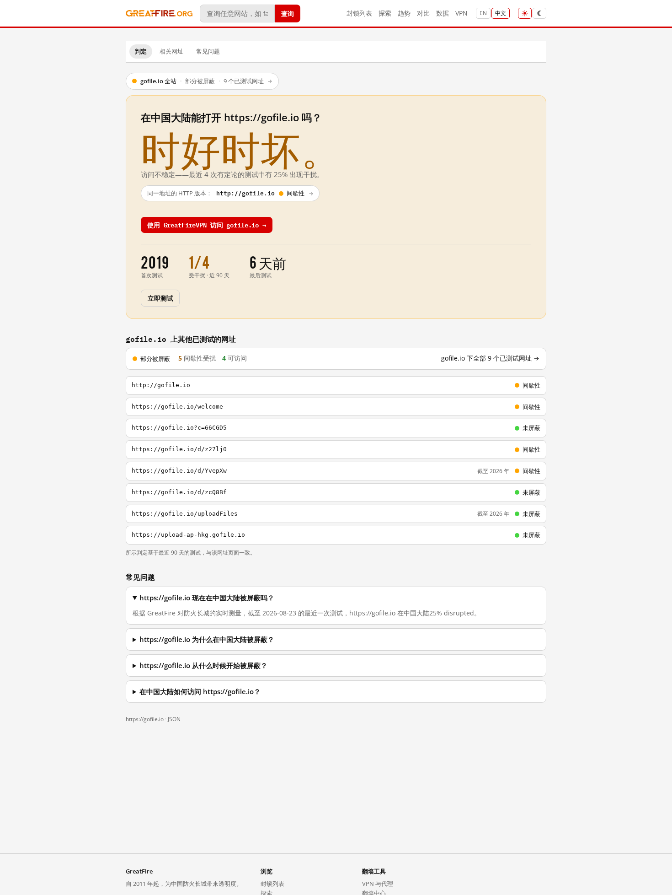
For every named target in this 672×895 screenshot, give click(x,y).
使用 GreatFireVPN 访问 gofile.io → (206, 224)
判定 (141, 51)
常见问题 (208, 51)
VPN (461, 13)
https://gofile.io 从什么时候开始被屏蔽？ (203, 665)
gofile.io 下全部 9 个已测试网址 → (490, 358)
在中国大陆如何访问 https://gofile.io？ (200, 691)
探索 (385, 13)
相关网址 (171, 51)
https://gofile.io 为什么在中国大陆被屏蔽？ (206, 639)
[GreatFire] (159, 13)
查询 (287, 13)
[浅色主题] (525, 13)
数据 (442, 13)
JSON (174, 719)
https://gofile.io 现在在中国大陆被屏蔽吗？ (206, 597)
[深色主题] (539, 13)
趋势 (404, 13)
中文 (500, 13)
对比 (423, 13)
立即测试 (160, 297)
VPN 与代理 (377, 883)
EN (483, 13)
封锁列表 (359, 13)
